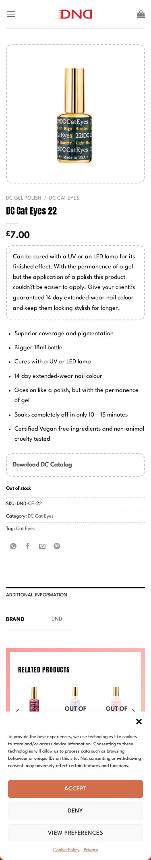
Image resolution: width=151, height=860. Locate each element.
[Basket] (141, 14)
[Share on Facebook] (28, 547)
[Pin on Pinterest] (57, 547)
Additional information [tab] (37, 595)
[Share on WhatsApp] (13, 547)
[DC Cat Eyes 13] (34, 699)
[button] (139, 722)
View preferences (75, 833)
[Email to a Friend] (42, 547)
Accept (75, 789)
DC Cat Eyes (64, 198)
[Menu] (11, 14)
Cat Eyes (25, 528)
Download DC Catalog (42, 465)
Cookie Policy (66, 850)
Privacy (91, 850)
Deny (75, 811)
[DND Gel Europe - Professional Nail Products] (75, 14)
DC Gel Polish (23, 198)
